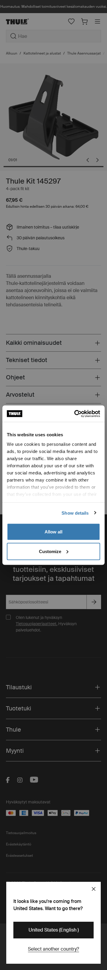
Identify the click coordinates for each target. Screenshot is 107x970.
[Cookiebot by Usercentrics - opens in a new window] (75, 414)
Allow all (53, 531)
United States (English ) (54, 930)
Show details (75, 512)
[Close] (93, 889)
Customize (50, 551)
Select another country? (53, 949)
